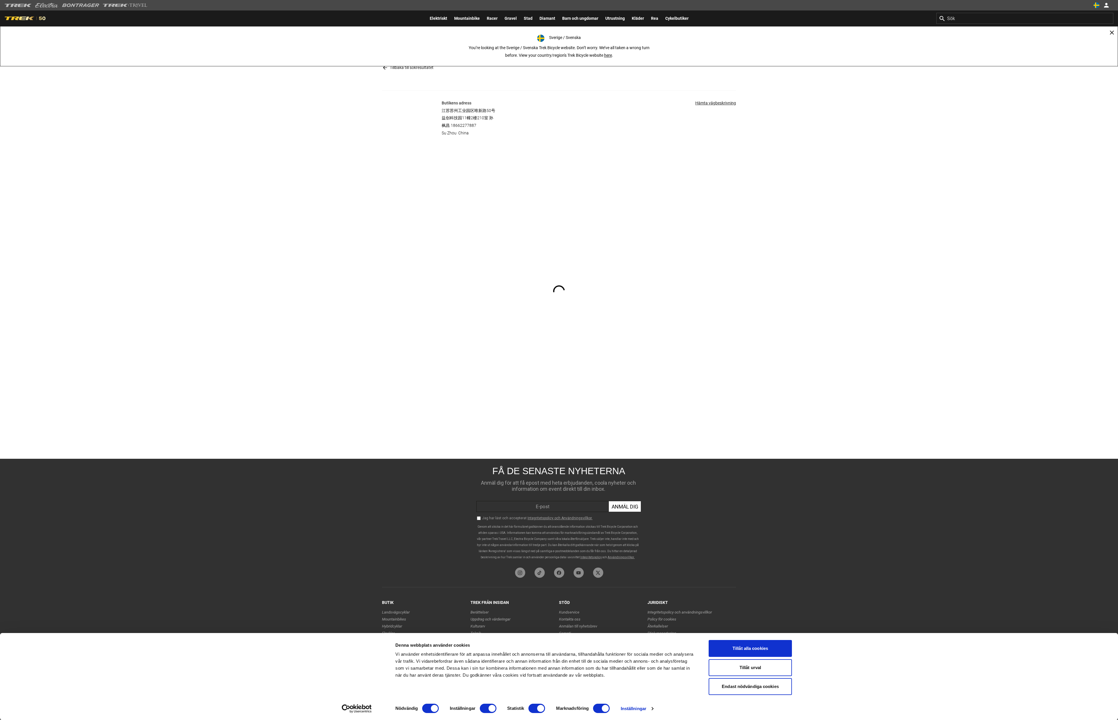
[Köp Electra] (47, 5)
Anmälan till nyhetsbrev (578, 626)
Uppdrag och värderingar (490, 619)
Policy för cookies (662, 619)
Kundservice (569, 612)
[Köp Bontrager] (80, 5)
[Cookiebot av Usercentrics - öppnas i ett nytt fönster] (356, 708)
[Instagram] (520, 573)
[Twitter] (598, 573)
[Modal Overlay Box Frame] (559, 512)
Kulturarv (477, 626)
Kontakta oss (570, 619)
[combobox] (1024, 18)
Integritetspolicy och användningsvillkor (680, 612)
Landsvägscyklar (396, 612)
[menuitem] (438, 18)
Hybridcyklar (392, 626)
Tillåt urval (750, 667)
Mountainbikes (394, 619)
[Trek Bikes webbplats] (18, 5)
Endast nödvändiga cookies (750, 686)
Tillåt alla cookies (750, 648)
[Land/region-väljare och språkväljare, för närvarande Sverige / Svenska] (1096, 5)
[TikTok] (540, 573)
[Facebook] (559, 573)
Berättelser (479, 612)
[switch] (488, 708)
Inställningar (633, 708)
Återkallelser (658, 626)
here (608, 55)
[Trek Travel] (125, 5)
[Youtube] (579, 573)
